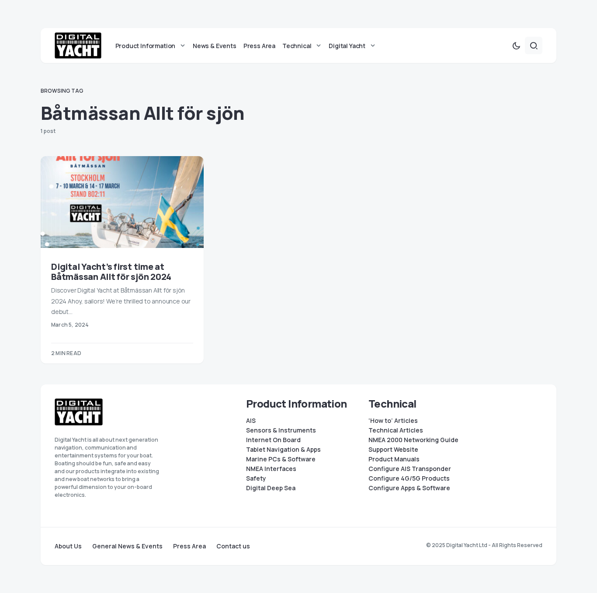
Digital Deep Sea (270, 488)
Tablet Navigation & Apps (283, 449)
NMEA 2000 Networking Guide (413, 440)
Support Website (393, 449)
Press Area (189, 546)
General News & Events (127, 546)
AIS (251, 421)
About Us (68, 546)
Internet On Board (273, 440)
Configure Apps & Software (409, 488)
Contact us (233, 546)
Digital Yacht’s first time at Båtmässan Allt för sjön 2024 (111, 272)
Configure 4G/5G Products (409, 478)
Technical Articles (395, 430)
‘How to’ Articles (393, 421)
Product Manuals (394, 459)
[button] (516, 45)
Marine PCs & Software (281, 459)
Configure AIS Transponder (409, 469)
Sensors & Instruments (281, 430)
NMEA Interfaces (271, 469)
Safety (256, 478)
